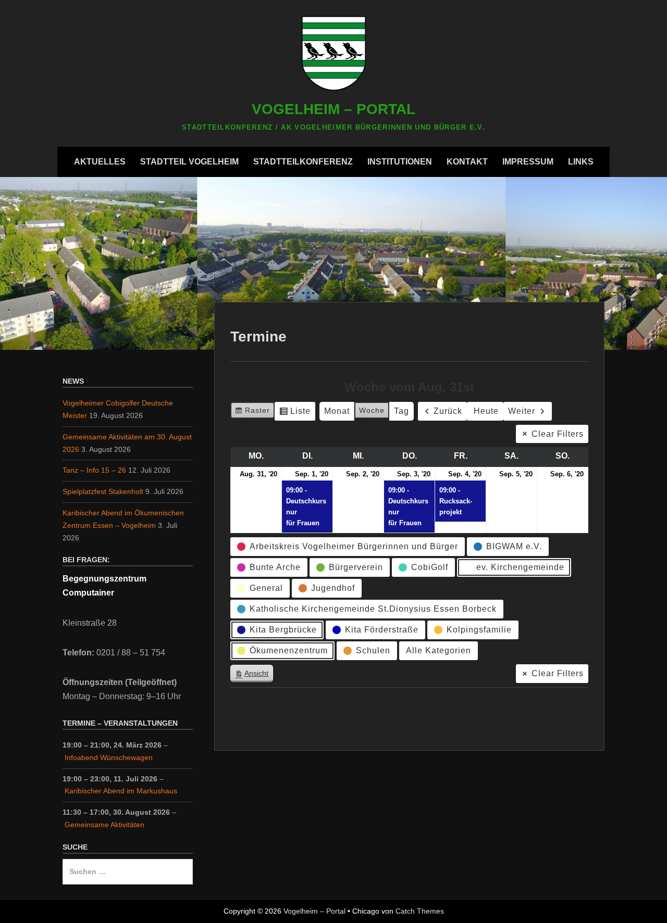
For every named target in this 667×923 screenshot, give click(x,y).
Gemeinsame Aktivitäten (104, 824)
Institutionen (399, 161)
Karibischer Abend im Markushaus (121, 791)
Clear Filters (558, 433)
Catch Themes (420, 911)
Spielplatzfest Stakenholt (103, 491)
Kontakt (467, 161)
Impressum (527, 161)
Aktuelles (100, 161)
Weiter (521, 411)
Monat (337, 411)
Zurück (448, 411)
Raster (252, 412)
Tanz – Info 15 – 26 (94, 470)
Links (581, 161)
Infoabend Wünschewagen (109, 757)
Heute (486, 411)
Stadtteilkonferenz (303, 161)
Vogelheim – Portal (333, 109)
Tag (401, 411)
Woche (372, 410)
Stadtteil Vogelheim (189, 161)
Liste (295, 414)
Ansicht (253, 675)
